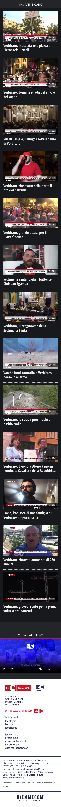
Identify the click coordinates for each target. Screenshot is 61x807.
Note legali (20, 783)
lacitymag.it (12, 734)
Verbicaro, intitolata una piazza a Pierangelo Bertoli (26, 47)
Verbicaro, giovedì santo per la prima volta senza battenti (29, 608)
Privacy (30, 783)
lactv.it (9, 724)
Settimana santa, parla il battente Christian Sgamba (27, 281)
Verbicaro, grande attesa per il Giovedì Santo (25, 234)
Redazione (7, 783)
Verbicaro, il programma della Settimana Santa (24, 328)
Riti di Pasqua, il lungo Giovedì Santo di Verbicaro (29, 141)
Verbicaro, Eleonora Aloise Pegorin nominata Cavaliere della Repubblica (29, 468)
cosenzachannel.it (15, 741)
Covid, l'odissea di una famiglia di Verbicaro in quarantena (27, 515)
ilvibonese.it (12, 744)
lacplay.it (10, 721)
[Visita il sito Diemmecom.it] (30, 802)
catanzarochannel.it (16, 748)
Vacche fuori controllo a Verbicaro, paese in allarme (28, 374)
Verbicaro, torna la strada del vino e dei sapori (29, 94)
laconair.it (11, 727)
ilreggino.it (11, 737)
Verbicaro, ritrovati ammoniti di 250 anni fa (29, 561)
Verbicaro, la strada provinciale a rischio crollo (26, 421)
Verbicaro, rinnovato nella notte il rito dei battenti (27, 188)
